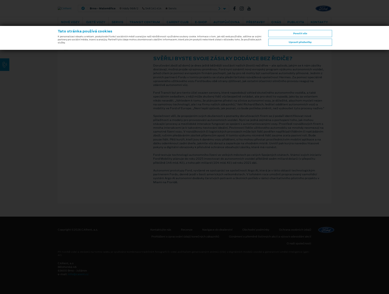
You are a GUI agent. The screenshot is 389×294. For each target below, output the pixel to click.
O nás (276, 22)
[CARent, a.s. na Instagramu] (243, 8)
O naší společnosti (299, 243)
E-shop (201, 22)
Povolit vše (300, 33)
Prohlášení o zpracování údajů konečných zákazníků (185, 236)
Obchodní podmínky (255, 230)
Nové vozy (70, 22)
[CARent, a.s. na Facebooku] (236, 8)
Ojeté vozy (95, 22)
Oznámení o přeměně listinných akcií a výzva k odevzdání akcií (270, 236)
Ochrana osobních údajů (295, 230)
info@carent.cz (78, 274)
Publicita (295, 22)
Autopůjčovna (226, 22)
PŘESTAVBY (255, 22)
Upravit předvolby (300, 42)
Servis (117, 22)
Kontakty (319, 22)
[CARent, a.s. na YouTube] (250, 8)
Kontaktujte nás (160, 230)
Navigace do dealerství (217, 230)
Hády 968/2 (133, 8)
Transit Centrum (144, 22)
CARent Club (178, 22)
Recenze (186, 230)
